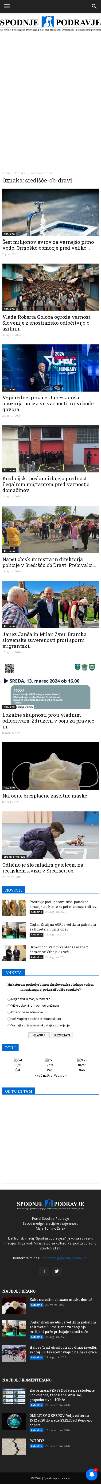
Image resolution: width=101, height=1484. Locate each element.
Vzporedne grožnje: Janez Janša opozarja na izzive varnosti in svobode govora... (48, 403)
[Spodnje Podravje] (50, 23)
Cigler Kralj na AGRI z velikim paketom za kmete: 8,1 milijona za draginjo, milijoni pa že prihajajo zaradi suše (63, 1327)
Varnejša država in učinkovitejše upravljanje (40, 1025)
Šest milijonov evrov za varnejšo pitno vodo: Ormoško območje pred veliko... (48, 245)
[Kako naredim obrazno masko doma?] (14, 1305)
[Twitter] (57, 1271)
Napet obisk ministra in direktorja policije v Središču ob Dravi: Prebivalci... (49, 562)
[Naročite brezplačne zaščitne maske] (50, 766)
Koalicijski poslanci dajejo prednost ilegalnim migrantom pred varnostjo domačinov (45, 484)
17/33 (49, 1067)
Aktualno (9, 234)
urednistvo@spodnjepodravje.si (64, 1258)
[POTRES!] (14, 1447)
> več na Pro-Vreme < (51, 1075)
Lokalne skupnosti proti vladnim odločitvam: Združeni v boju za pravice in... (48, 720)
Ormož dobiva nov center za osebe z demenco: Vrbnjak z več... (59, 949)
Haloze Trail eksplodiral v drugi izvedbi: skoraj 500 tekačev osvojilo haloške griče (63, 1349)
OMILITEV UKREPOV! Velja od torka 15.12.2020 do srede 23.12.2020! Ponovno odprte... (61, 1420)
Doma (6, 173)
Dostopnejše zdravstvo (27, 1012)
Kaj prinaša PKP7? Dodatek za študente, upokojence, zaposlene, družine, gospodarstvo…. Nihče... (62, 1395)
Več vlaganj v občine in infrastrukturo (36, 1019)
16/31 (17, 1067)
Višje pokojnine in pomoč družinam (35, 1005)
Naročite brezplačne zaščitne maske (44, 795)
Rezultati (62, 1035)
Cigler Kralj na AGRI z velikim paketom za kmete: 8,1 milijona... (63, 926)
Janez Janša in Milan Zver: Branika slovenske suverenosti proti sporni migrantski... (44, 640)
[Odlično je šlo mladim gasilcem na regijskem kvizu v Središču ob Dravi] (50, 835)
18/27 (82, 1067)
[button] (94, 6)
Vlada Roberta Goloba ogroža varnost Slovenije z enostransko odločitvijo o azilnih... (46, 323)
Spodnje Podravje (14, 856)
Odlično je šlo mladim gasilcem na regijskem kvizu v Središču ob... (42, 867)
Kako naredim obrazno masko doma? (61, 1299)
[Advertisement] (50, 87)
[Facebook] (44, 1271)
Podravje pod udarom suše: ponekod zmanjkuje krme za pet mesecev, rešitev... (64, 904)
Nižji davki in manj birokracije (30, 999)
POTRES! (37, 1441)
